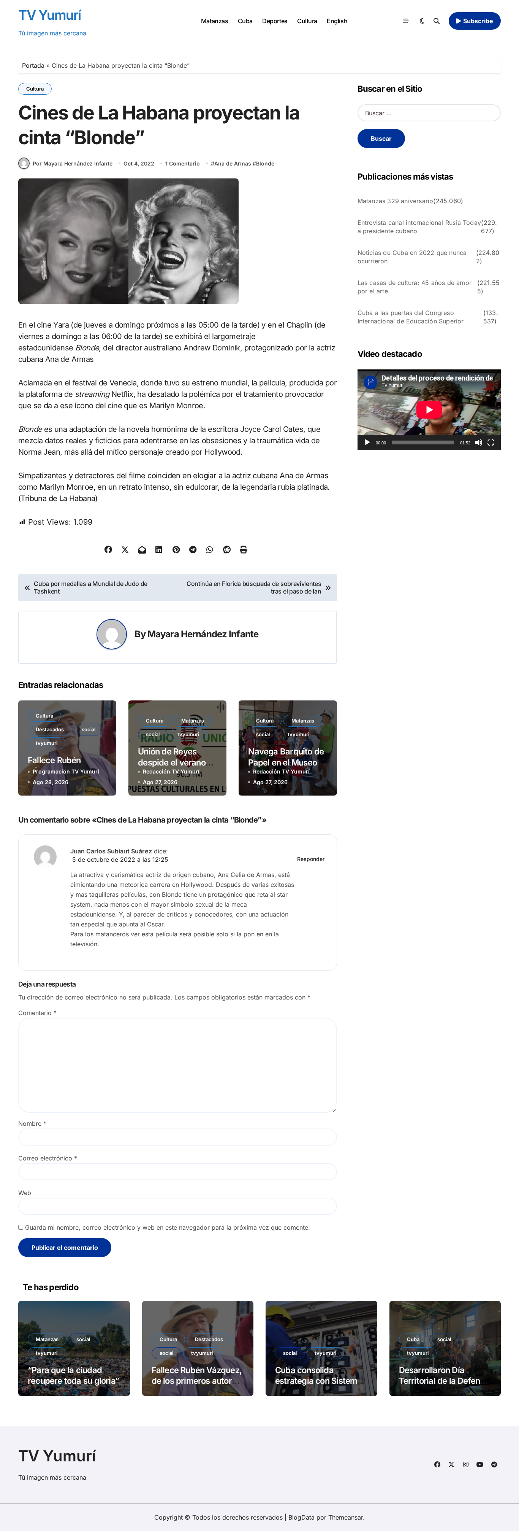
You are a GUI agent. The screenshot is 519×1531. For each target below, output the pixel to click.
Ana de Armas (232, 163)
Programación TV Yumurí (66, 771)
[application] (429, 409)
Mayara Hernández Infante (202, 634)
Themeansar (345, 1517)
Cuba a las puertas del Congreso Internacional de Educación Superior (411, 317)
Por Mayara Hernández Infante (72, 163)
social (88, 729)
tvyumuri (46, 743)
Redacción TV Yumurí (171, 771)
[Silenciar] (479, 442)
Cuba (245, 21)
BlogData (301, 1517)
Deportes (274, 21)
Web (24, 1193)
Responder (310, 859)
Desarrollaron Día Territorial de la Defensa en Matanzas (444, 1381)
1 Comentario (182, 163)
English (337, 21)
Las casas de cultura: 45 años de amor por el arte (415, 287)
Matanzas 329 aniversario (396, 201)
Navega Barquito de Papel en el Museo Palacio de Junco (286, 762)
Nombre (32, 1123)
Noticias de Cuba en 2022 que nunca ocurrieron (412, 257)
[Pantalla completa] (491, 442)
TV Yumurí (49, 15)
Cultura (307, 21)
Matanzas (214, 21)
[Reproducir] (367, 442)
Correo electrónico (47, 1158)
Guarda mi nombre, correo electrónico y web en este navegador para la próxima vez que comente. (167, 1227)
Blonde (265, 163)
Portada (33, 65)
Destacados (50, 729)
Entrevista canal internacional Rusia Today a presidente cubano (419, 227)
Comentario (37, 1013)
